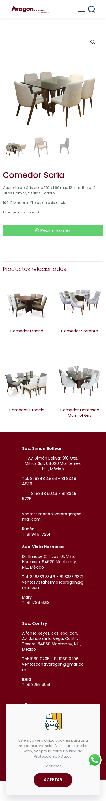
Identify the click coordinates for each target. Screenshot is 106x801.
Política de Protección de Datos (58, 753)
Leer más (53, 766)
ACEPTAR (53, 780)
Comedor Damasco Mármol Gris (79, 412)
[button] (93, 42)
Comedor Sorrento (79, 331)
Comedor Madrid (26, 331)
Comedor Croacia (26, 410)
